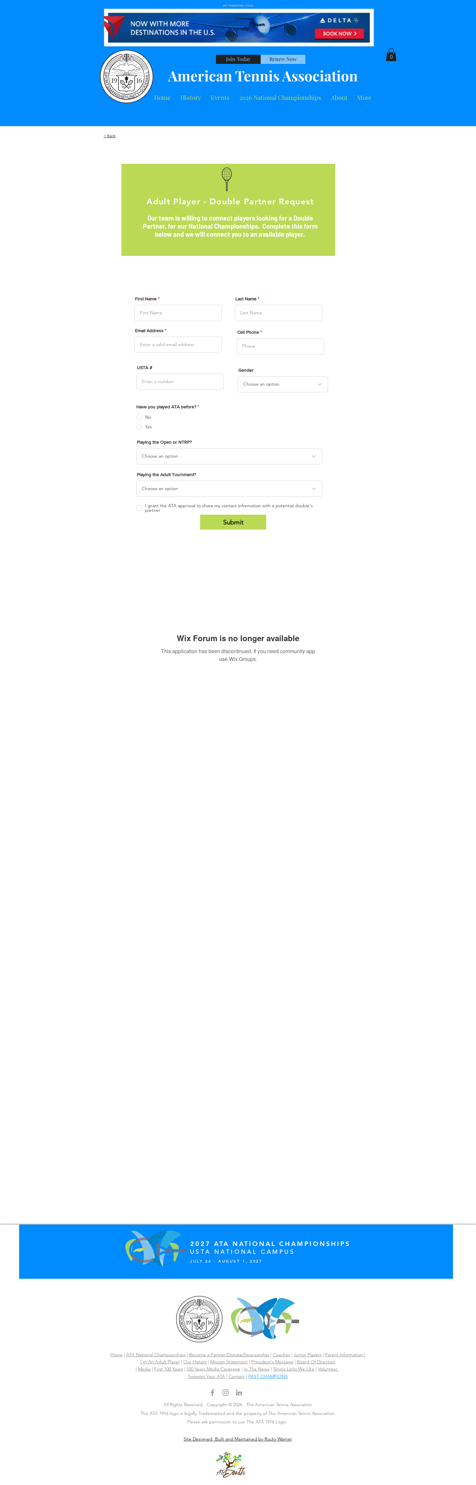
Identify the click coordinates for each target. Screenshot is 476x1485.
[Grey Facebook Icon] (212, 1392)
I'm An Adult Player (160, 1362)
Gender (246, 370)
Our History (195, 1362)
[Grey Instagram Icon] (225, 1392)
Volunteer (328, 1369)
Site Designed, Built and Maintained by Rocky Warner (238, 1439)
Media (144, 1369)
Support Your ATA (206, 1376)
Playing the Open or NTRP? (164, 442)
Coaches (281, 1355)
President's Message (272, 1362)
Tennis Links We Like (293, 1369)
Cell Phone (248, 332)
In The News (256, 1369)
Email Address (149, 330)
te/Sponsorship (253, 1355)
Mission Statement (229, 1362)
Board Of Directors (316, 1362)
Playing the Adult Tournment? (166, 474)
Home (116, 1355)
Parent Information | (345, 1355)
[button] (339, 97)
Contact (237, 1376)
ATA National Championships (156, 1355)
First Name (146, 298)
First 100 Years (168, 1369)
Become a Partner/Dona (213, 1355)
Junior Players (308, 1355)
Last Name (245, 298)
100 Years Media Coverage (213, 1369)
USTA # (144, 367)
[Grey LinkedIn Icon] (239, 1392)
